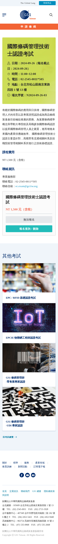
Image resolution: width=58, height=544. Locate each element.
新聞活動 (22, 466)
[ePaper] (33, 475)
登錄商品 (47, 3)
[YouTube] (27, 475)
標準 (15, 462)
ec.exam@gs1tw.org (26, 186)
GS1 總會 (36, 491)
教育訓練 (7, 466)
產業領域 (40, 462)
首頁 (4, 491)
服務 (26, 462)
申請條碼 (29, 26)
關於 (4, 462)
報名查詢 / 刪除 (29, 228)
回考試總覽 (8, 437)
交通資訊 (13, 491)
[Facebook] (21, 475)
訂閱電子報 (39, 466)
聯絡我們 (25, 491)
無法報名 (29, 219)
